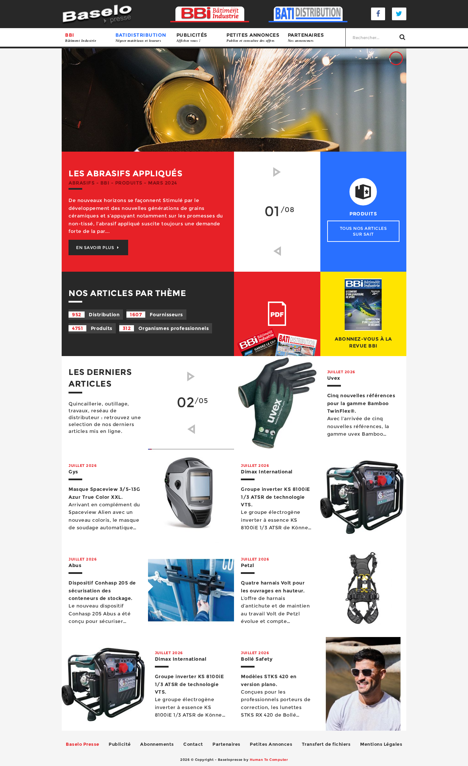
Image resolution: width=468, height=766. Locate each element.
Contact (193, 744)
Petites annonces (252, 37)
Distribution (96, 314)
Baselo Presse (82, 744)
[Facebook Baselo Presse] (378, 14)
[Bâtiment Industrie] (210, 14)
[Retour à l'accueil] (97, 13)
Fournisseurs (156, 314)
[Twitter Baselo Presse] (399, 14)
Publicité (120, 744)
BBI (80, 37)
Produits (92, 328)
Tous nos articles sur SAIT (363, 231)
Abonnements (157, 744)
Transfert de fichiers (326, 744)
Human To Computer (269, 759)
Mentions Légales (381, 744)
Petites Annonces (271, 744)
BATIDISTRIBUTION (140, 37)
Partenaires (306, 37)
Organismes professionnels (166, 328)
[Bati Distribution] (308, 14)
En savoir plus (95, 247)
